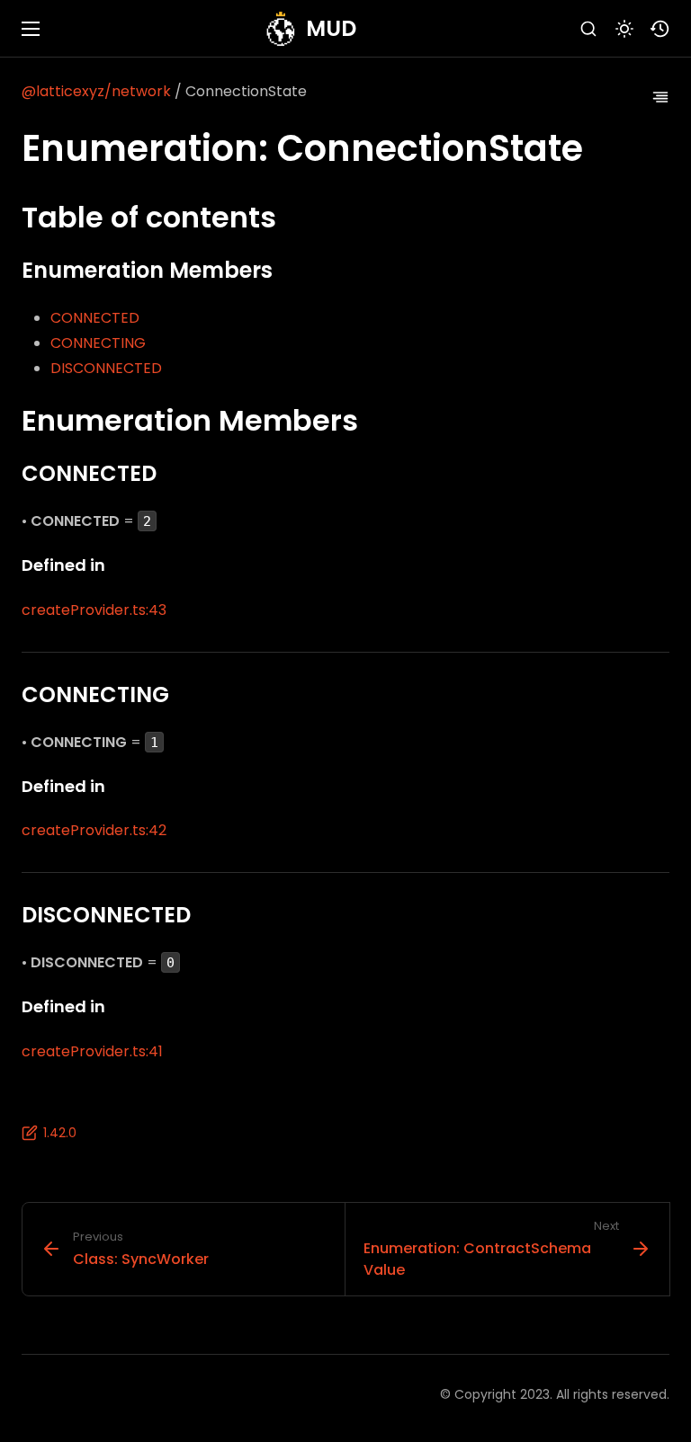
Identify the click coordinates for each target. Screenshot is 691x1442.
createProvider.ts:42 (94, 830)
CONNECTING (98, 343)
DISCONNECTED (106, 368)
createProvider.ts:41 (92, 1051)
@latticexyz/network (96, 91)
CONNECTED (94, 317)
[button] (660, 29)
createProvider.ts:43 (94, 610)
